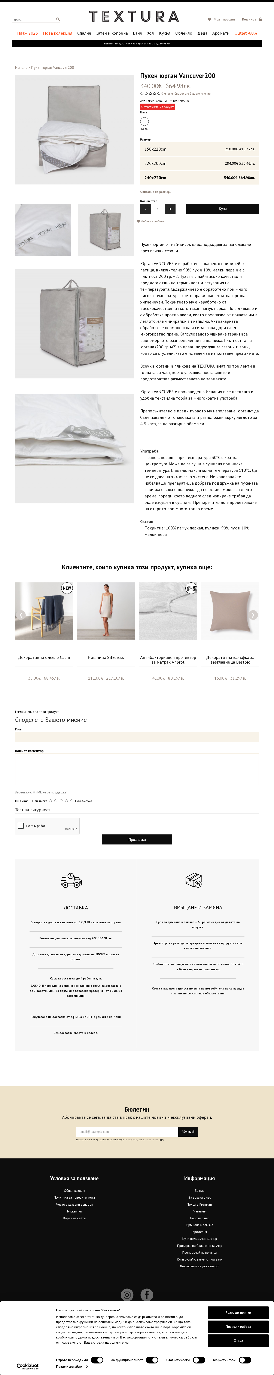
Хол (150, 33)
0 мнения (167, 93)
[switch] (152, 1360)
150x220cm (199, 149)
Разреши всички (238, 1312)
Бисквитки (74, 1211)
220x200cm (199, 163)
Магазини (200, 1211)
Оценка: (21, 801)
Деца (202, 33)
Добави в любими (152, 221)
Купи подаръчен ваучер (199, 1238)
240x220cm (199, 177)
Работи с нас (199, 1218)
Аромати (220, 33)
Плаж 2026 (27, 33)
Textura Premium (199, 1204)
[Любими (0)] (210, 19)
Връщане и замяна (199, 1225)
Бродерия (199, 1232)
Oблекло (183, 33)
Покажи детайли (69, 1366)
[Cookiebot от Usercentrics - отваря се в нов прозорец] (27, 1366)
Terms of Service (150, 1139)
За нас (199, 1190)
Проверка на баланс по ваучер (199, 1245)
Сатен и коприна (112, 33)
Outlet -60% (246, 33)
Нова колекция (57, 33)
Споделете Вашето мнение (192, 93)
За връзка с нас (200, 1197)
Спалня (84, 33)
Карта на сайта (74, 1218)
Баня (137, 33)
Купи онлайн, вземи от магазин (199, 1259)
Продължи (137, 839)
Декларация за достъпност (200, 1266)
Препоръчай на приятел (199, 1252)
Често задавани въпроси (74, 1204)
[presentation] (21, 615)
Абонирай (188, 1131)
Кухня (164, 33)
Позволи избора (238, 1326)
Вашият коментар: (30, 751)
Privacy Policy (131, 1139)
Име (18, 729)
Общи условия (74, 1190)
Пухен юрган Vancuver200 (52, 67)
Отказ (238, 1340)
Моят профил (224, 19)
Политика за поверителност (74, 1197)
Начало (21, 67)
